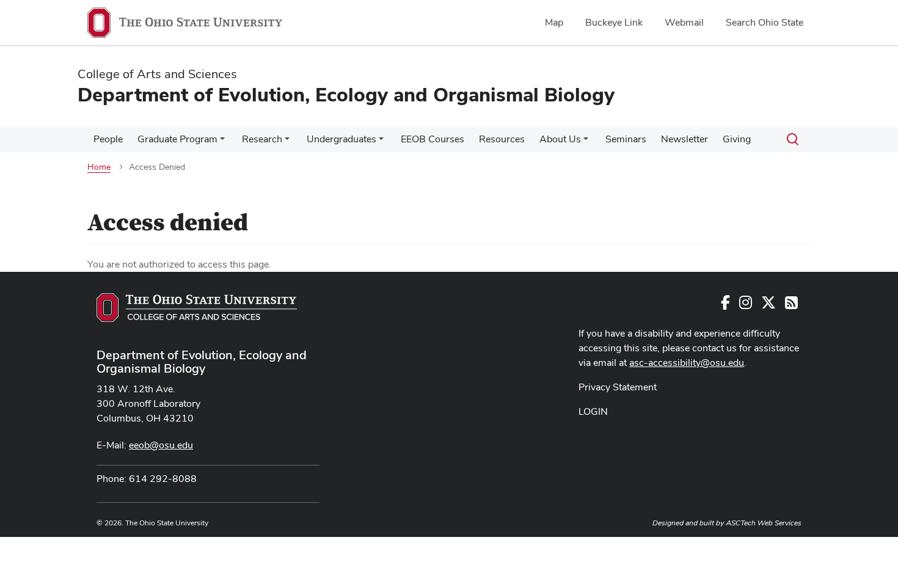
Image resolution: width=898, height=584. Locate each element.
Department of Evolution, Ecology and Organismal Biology (202, 361)
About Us (560, 139)
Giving (737, 139)
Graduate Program (177, 139)
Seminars (625, 139)
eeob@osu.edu (161, 445)
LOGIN (593, 411)
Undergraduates (341, 139)
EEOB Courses (432, 139)
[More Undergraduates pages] (381, 142)
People (108, 139)
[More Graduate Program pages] (222, 142)
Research (262, 139)
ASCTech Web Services (763, 523)
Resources (502, 139)
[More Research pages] (287, 142)
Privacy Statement (618, 387)
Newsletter (684, 139)
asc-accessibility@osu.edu (686, 362)
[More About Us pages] (586, 142)
